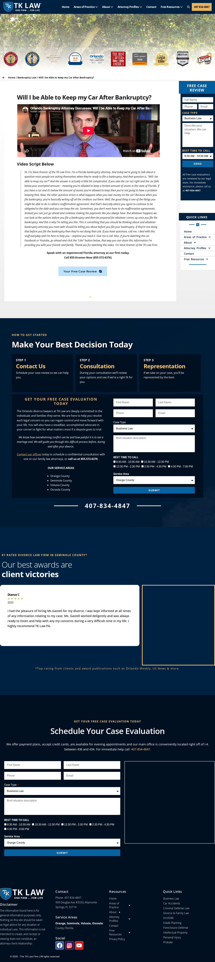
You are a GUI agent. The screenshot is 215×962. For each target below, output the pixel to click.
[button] (188, 7)
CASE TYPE (190, 113)
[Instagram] (69, 945)
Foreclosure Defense (175, 927)
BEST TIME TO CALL (196, 150)
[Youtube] (79, 945)
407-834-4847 (140, 749)
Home (65, 7)
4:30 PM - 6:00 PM (18, 829)
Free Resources (170, 7)
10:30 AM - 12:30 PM (156, 461)
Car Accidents (171, 903)
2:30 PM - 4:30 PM (155, 466)
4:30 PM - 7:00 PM (182, 466)
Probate (168, 942)
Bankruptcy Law (26, 77)
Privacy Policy (117, 939)
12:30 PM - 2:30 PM (128, 466)
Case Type (119, 422)
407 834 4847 (201, 7)
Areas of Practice (84, 7)
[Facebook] (59, 945)
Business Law (171, 898)
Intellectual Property (175, 932)
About (106, 7)
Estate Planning (172, 923)
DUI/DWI (168, 918)
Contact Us (30, 366)
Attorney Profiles (128, 7)
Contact (151, 7)
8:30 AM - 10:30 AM (127, 461)
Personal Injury (172, 937)
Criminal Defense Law (176, 908)
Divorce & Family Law (176, 913)
